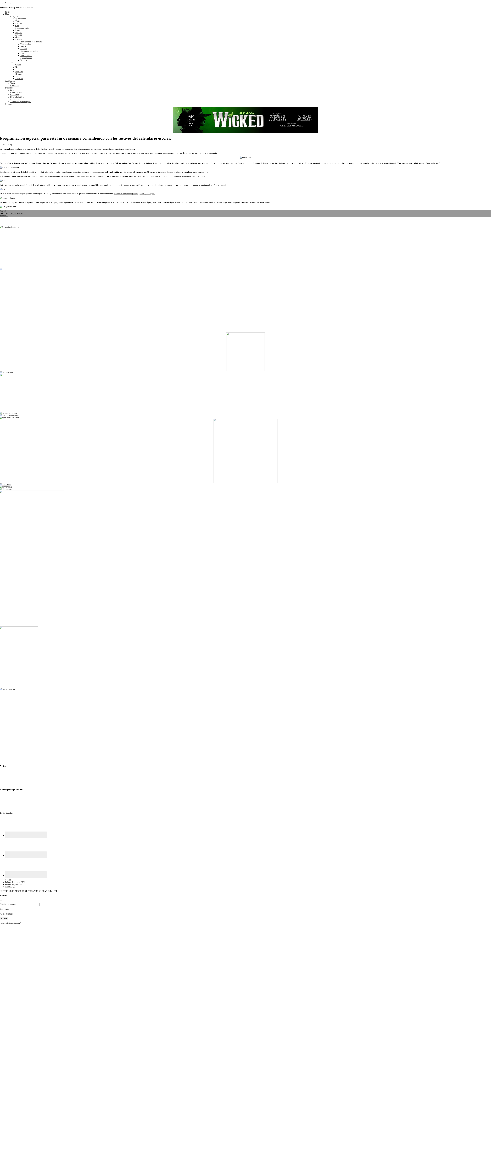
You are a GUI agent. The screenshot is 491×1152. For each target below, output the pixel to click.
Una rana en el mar (173, 176)
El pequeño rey (113, 185)
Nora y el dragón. (147, 194)
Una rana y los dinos (190, 176)
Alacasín (156, 202)
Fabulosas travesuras (163, 185)
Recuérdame (8, 914)
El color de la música (128, 185)
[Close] (1, 900)
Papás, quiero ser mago (218, 202)
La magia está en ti (189, 202)
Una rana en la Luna (156, 176)
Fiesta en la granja (145, 185)
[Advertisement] (76, 248)
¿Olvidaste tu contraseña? (10, 923)
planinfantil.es (5, 3)
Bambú (3, 211)
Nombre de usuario (7, 904)
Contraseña (4, 909)
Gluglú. (204, 176)
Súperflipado (133, 202)
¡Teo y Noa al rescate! (217, 185)
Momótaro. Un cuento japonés (126, 194)
